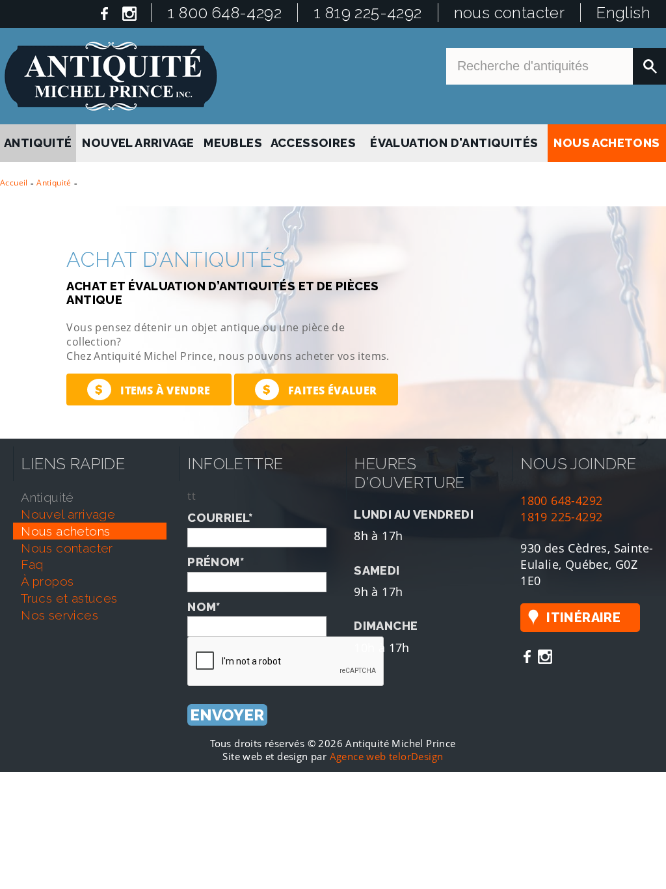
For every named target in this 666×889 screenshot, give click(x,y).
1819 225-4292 (561, 512)
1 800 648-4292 (224, 12)
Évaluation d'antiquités (453, 141)
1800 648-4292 (561, 495)
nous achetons (607, 141)
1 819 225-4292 (367, 12)
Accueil (14, 178)
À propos (47, 576)
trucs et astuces (69, 593)
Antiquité (54, 178)
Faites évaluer (320, 385)
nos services (59, 610)
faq (32, 560)
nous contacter (509, 12)
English (623, 12)
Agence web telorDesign (387, 751)
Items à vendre (152, 385)
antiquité (38, 141)
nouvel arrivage (139, 141)
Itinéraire (583, 613)
